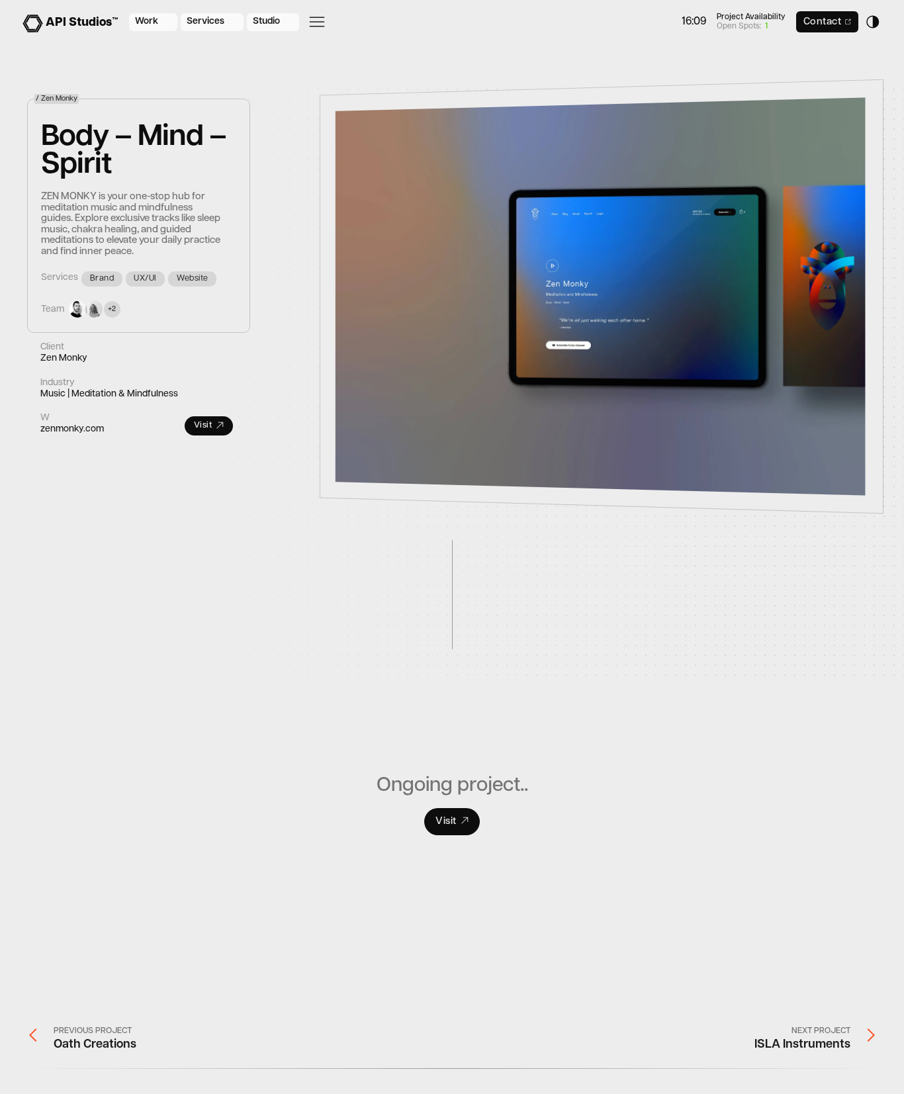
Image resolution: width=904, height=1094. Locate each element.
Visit (203, 426)
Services (205, 21)
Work (146, 21)
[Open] (317, 22)
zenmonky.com (72, 429)
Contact (822, 22)
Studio (266, 21)
